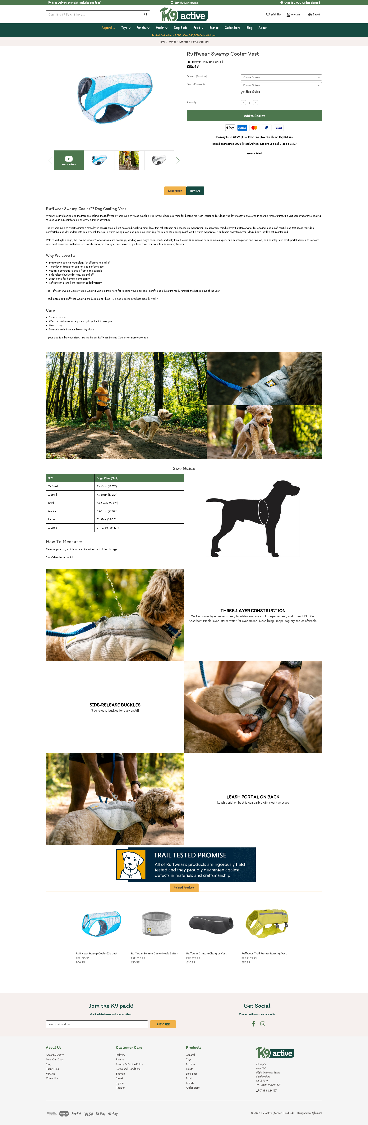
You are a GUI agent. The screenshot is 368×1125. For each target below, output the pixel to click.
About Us (53, 1047)
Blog (249, 27)
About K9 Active (55, 1055)
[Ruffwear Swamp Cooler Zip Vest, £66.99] (101, 924)
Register (120, 1088)
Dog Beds (180, 27)
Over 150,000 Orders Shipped (302, 3)
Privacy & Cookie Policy (129, 1064)
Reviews (195, 191)
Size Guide (253, 92)
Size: (196, 84)
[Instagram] (262, 1023)
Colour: (197, 76)
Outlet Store (232, 27)
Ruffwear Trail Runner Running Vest (264, 953)
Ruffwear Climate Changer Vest (206, 953)
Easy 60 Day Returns (186, 3)
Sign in (120, 1083)
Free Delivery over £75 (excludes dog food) (76, 3)
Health (160, 27)
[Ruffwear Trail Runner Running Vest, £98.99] (267, 924)
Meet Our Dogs (54, 1059)
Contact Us (52, 1078)
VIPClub (50, 1074)
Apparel (107, 27)
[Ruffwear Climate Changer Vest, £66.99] (212, 924)
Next (177, 160)
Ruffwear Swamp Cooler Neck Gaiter (154, 953)
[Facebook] (253, 1023)
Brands (214, 27)
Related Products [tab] (184, 887)
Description (175, 191)
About (262, 27)
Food (196, 27)
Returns (120, 1059)
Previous (50, 160)
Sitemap (120, 1074)
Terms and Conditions (128, 1069)
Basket (119, 1078)
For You (141, 27)
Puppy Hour (52, 1069)
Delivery (120, 1055)
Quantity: (192, 102)
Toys (124, 27)
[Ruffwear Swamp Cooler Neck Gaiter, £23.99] (157, 924)
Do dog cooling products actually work (134, 299)
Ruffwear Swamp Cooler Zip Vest (96, 953)
